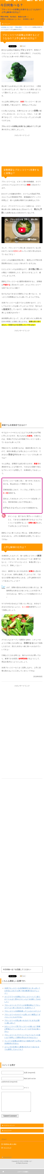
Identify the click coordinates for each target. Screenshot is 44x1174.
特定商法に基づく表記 (10, 1144)
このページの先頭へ (23, 1172)
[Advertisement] (22, 143)
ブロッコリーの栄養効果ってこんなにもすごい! (22, 1011)
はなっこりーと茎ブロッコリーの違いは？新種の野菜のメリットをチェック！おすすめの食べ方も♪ (22, 1029)
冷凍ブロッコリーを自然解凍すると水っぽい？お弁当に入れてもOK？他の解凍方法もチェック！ (22, 990)
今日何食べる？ (11, 5)
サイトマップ (7, 1147)
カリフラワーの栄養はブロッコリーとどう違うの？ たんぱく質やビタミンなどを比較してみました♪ (22, 999)
